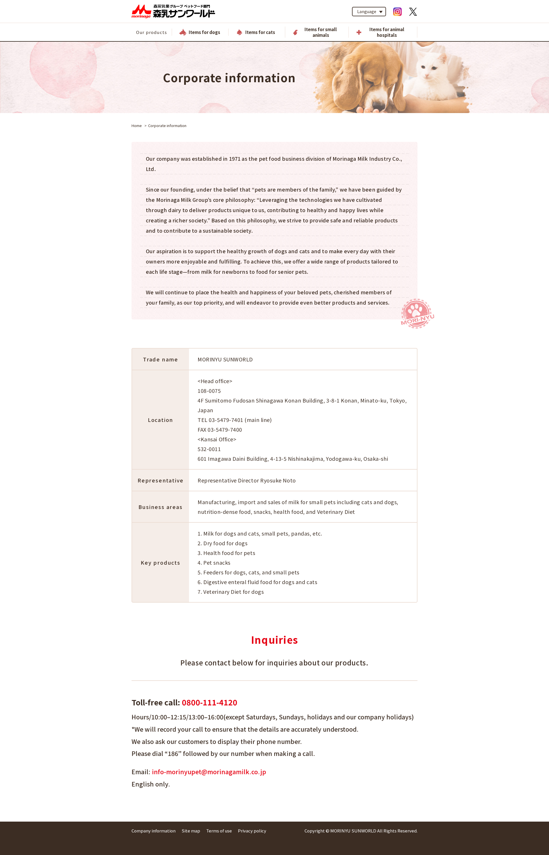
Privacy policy (252, 831)
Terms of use (219, 831)
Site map (191, 831)
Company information (154, 831)
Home (137, 125)
